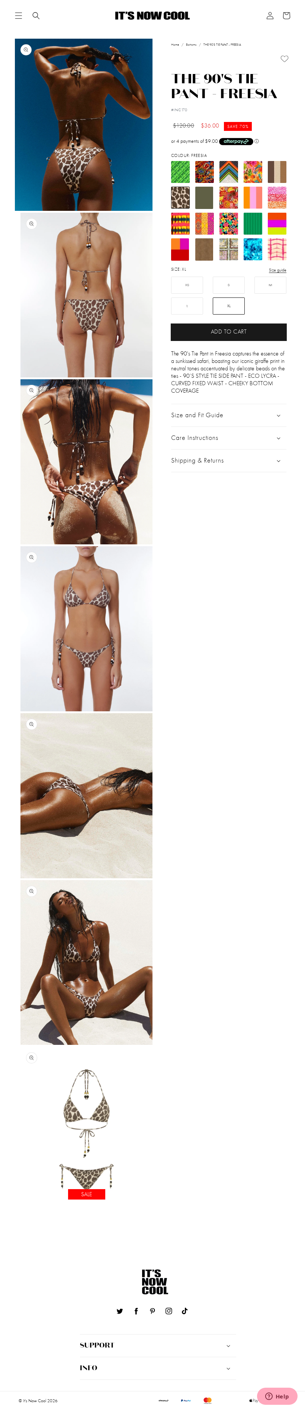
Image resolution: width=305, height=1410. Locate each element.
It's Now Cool (34, 1400)
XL (229, 305)
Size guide (277, 270)
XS (187, 285)
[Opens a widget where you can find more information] (277, 1397)
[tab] (18, 16)
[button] (18, 16)
